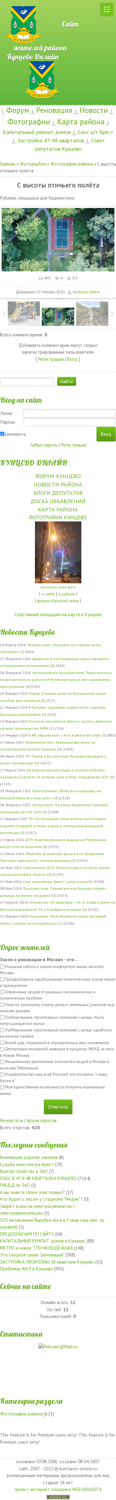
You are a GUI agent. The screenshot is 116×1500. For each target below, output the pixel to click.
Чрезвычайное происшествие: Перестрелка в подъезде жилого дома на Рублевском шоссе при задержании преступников (56, 679)
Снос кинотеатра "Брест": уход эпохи (54, 881)
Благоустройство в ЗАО (24, 1171)
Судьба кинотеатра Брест (27, 1164)
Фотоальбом (33, 164)
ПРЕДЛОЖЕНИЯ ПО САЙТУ (27, 1234)
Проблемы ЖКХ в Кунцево (26, 1269)
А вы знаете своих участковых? (32, 1192)
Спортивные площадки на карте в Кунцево (58, 614)
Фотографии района (71, 164)
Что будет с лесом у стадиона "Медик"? (41, 1199)
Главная (7, 164)
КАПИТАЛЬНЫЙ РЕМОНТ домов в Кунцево (42, 1241)
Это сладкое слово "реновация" (32, 1255)
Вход (72, 359)
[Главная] (22, 3)
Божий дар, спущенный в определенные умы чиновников (57, 1042)
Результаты (11, 1120)
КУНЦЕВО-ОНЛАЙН (33, 462)
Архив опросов (42, 1120)
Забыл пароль (44, 445)
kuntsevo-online (86, 292)
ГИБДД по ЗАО (15, 1185)
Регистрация (51, 359)
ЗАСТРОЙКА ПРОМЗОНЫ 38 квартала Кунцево (47, 1262)
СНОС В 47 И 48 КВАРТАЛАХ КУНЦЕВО (38, 1178)
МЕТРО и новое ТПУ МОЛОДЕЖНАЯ (36, 1248)
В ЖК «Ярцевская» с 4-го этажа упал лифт (64, 735)
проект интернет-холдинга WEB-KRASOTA (58, 1489)
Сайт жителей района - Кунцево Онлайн (43, 40)
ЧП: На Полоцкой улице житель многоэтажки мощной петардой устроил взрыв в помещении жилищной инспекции (53, 825)
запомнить (15, 434)
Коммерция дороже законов (29, 1157)
